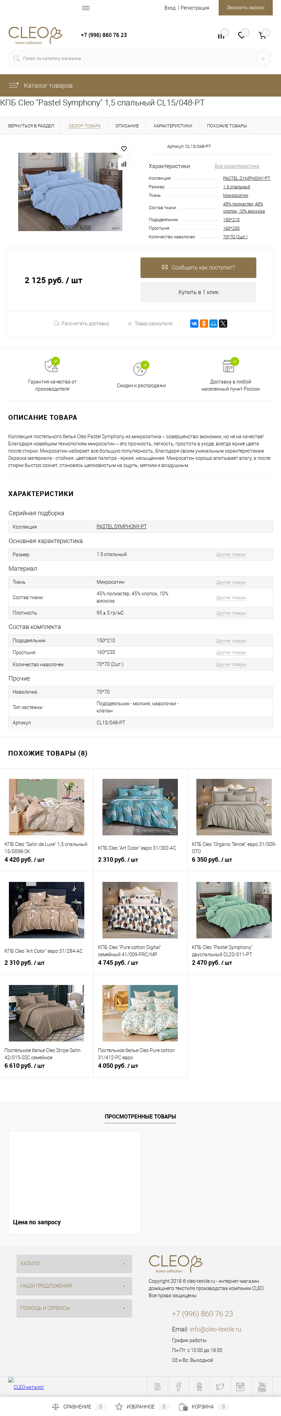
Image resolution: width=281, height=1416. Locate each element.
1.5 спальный (236, 186)
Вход (169, 8)
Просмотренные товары (140, 1116)
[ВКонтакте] (194, 323)
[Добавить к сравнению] (124, 164)
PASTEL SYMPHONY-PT (246, 178)
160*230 (231, 228)
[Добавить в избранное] (124, 149)
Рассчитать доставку (85, 323)
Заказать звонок (246, 7)
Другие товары (231, 554)
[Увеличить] (70, 192)
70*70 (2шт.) (235, 236)
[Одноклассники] (204, 323)
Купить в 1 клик (199, 292)
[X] (223, 323)
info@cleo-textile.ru (215, 1329)
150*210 (231, 219)
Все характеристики (237, 166)
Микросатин (235, 195)
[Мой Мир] (213, 323)
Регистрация (195, 8)
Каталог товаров (48, 85)
